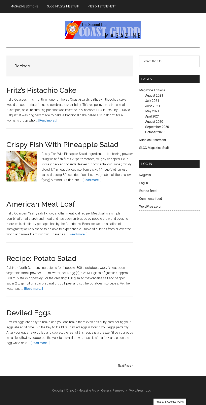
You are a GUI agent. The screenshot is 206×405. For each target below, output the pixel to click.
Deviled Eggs (28, 312)
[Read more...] (47, 120)
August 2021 (154, 95)
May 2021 (152, 111)
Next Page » (125, 365)
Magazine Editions (152, 90)
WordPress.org (150, 206)
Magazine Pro (87, 390)
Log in (143, 183)
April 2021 (152, 116)
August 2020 (154, 122)
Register (145, 175)
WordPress (136, 390)
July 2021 (152, 101)
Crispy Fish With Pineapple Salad (62, 144)
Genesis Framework (114, 390)
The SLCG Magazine (103, 30)
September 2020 (157, 127)
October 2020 (155, 132)
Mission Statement (152, 140)
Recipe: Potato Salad (41, 258)
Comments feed (150, 199)
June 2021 (152, 106)
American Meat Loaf (40, 204)
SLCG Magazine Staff (154, 148)
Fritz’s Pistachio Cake (41, 90)
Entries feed (148, 191)
